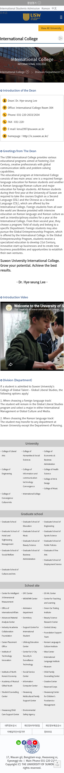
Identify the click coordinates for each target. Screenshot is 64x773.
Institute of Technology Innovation (7, 656)
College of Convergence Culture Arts (7, 498)
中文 (54, 8)
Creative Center (50, 681)
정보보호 (48, 731)
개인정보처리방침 (32, 725)
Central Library (50, 627)
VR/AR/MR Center (30, 598)
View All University (51, 28)
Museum (47, 666)
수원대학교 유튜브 (35, 742)
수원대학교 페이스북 (24, 742)
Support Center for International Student (31, 631)
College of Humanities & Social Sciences (31, 455)
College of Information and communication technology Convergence (30, 478)
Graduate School (9, 521)
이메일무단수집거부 (16, 731)
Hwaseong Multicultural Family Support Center (31, 696)
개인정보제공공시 (53, 725)
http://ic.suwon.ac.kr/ (35, 136)
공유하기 (60, 38)
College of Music (51, 488)
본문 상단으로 (57, 764)
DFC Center (27, 593)
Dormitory (27, 617)
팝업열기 (32, 3)
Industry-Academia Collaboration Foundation (10, 631)
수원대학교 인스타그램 (29, 742)
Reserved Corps (50, 686)
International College (31, 493)
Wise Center (49, 651)
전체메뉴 (61, 17)
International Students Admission (20, 8)
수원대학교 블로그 (18, 742)
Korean (46, 8)
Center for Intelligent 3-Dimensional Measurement (10, 597)
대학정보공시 (11, 725)
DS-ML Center (50, 593)
